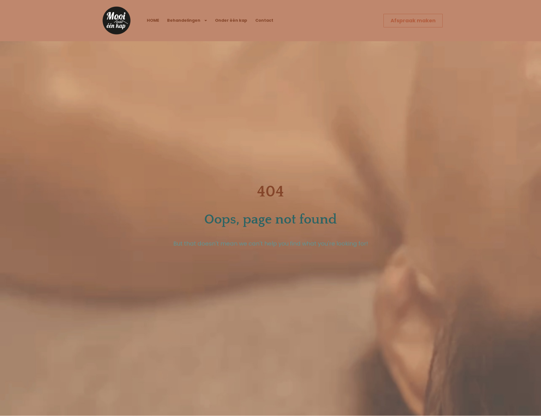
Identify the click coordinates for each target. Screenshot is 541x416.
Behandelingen (183, 20)
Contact (264, 20)
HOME (153, 20)
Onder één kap (231, 20)
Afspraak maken (413, 20)
